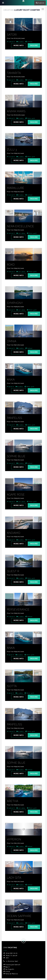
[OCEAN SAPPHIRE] (23, 909)
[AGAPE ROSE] (23, 487)
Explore (41, 3)
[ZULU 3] (23, 142)
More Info (19, 45)
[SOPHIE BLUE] (23, 449)
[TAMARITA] (23, 65)
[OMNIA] (23, 334)
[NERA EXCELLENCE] (23, 219)
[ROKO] (23, 257)
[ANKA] (23, 372)
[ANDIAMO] (23, 525)
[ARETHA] (23, 794)
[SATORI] (23, 27)
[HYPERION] (23, 832)
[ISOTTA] (23, 679)
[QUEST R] (23, 564)
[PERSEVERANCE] (23, 602)
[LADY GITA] (23, 870)
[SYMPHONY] (23, 295)
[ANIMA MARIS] (23, 104)
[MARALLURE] (23, 180)
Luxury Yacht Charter (21, 10)
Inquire (34, 45)
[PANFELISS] (23, 410)
